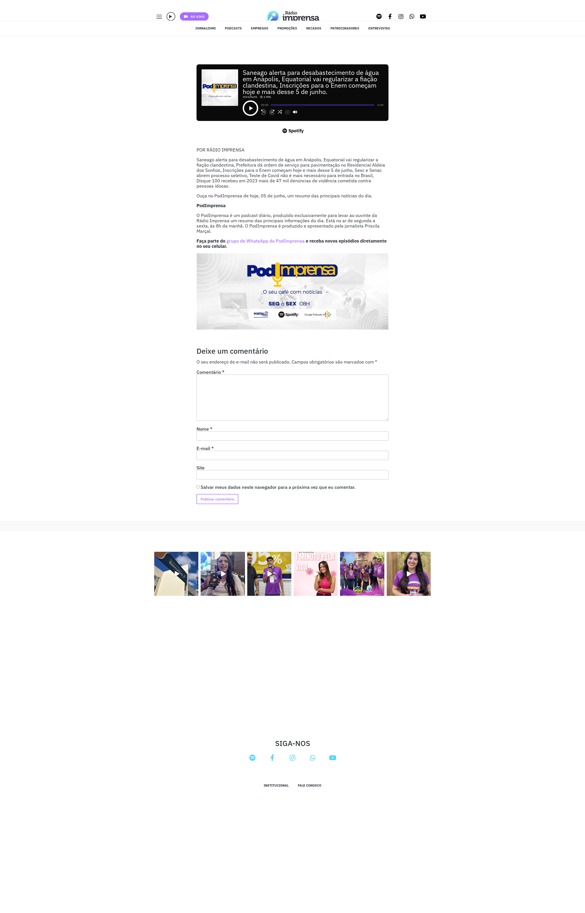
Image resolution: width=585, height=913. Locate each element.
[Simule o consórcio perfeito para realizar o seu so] (176, 574)
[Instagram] (401, 16)
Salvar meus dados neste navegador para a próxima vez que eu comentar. (278, 487)
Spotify (296, 131)
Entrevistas (379, 28)
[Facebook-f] (390, 16)
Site (201, 468)
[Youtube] (422, 16)
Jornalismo (205, 28)
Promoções (287, 28)
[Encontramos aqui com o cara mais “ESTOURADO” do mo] (269, 574)
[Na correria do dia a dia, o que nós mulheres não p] (316, 574)
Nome (204, 429)
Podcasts (233, 28)
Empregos (259, 28)
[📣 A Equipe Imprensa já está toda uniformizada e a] (362, 574)
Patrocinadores (344, 28)
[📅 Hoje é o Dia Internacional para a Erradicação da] (409, 574)
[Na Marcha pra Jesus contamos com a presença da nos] (223, 574)
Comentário (210, 372)
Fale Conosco (309, 785)
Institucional (276, 785)
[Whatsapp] (412, 16)
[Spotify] (379, 16)
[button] (171, 16)
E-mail (205, 448)
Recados (313, 28)
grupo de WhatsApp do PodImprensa (265, 241)
